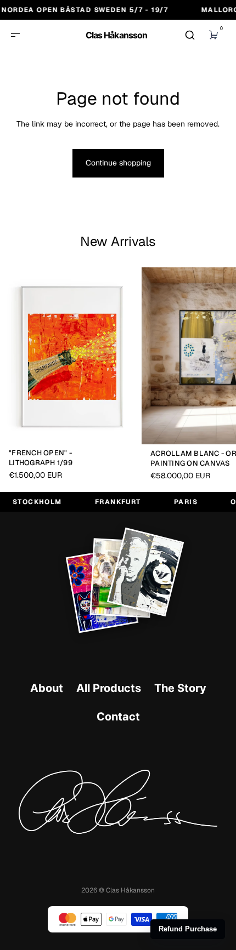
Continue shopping (118, 163)
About (46, 688)
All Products (108, 688)
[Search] (190, 35)
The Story (180, 688)
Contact (118, 716)
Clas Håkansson (116, 35)
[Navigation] (15, 35)
